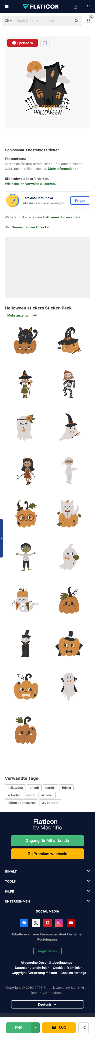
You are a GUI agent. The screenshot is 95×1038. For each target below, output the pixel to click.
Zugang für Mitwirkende (47, 840)
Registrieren (47, 951)
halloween (15, 787)
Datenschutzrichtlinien (32, 968)
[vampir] (26, 643)
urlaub (34, 787)
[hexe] (26, 384)
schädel (13, 795)
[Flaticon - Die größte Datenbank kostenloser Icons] (41, 6)
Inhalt (11, 871)
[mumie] (69, 470)
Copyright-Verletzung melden (34, 973)
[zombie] (26, 557)
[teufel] (26, 470)
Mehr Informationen (63, 169)
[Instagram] (59, 923)
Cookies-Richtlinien (68, 968)
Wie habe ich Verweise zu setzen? (31, 184)
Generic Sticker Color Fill (30, 227)
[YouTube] (71, 923)
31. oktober (50, 803)
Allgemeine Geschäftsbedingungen (48, 962)
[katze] (26, 341)
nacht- (50, 787)
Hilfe (9, 891)
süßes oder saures (22, 803)
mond (30, 795)
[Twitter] (36, 923)
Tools (10, 881)
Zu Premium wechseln (47, 853)
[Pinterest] (47, 923)
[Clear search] (65, 21)
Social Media (47, 911)
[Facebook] (24, 923)
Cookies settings (73, 973)
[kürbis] (69, 341)
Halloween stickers (57, 217)
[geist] (26, 427)
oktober (47, 795)
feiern (66, 787)
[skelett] (69, 384)
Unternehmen (17, 901)
